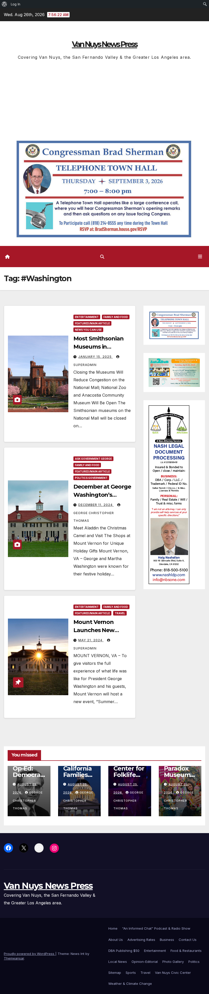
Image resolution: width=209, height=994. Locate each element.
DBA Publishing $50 (123, 951)
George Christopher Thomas (93, 517)
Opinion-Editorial (145, 962)
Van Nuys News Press (104, 44)
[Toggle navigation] (200, 256)
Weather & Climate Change (130, 983)
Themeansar (14, 958)
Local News (117, 962)
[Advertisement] (104, 99)
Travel (120, 613)
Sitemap (114, 973)
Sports (131, 973)
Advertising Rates (141, 940)
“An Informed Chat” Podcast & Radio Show (156, 928)
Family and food (115, 316)
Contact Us (188, 940)
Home (112, 928)
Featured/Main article (92, 323)
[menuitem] (4, 4)
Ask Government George (93, 458)
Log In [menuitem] (15, 4)
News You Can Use (88, 329)
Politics (194, 962)
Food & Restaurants (186, 951)
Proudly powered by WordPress (29, 954)
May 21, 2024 (90, 640)
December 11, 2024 (96, 505)
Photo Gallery (173, 962)
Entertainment (87, 316)
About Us (115, 940)
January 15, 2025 (95, 357)
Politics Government (91, 477)
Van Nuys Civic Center (173, 973)
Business (167, 940)
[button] (102, 256)
